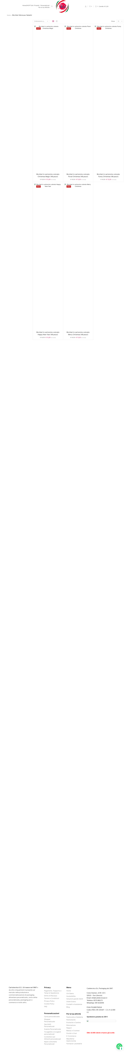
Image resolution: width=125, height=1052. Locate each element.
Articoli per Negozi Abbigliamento (108, 502)
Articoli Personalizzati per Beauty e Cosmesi (108, 175)
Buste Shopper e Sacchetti (105, 370)
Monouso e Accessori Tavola (105, 741)
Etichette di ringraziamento (106, 795)
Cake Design (101, 438)
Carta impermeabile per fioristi (106, 674)
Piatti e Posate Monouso (104, 411)
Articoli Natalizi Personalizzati (106, 95)
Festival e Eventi (102, 638)
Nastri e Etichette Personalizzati (107, 817)
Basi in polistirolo (102, 958)
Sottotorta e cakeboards (105, 968)
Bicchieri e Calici (102, 294)
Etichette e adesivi (103, 789)
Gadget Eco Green (103, 641)
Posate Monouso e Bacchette (106, 771)
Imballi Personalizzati (104, 659)
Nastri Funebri (101, 820)
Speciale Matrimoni (102, 74)
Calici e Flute (101, 750)
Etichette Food (102, 798)
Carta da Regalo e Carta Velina (107, 77)
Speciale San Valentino (103, 159)
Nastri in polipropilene (104, 826)
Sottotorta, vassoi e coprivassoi (107, 456)
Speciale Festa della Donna (104, 65)
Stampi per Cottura (103, 321)
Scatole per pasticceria (104, 450)
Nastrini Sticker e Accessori (106, 80)
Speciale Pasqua (101, 134)
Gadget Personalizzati (103, 632)
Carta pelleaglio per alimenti (107, 689)
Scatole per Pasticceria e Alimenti (107, 853)
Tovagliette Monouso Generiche (107, 946)
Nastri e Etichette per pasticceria (107, 447)
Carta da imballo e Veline (105, 204)
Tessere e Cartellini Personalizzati (107, 532)
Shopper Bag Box (102, 889)
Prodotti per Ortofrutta (103, 391)
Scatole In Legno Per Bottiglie (106, 228)
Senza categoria (101, 535)
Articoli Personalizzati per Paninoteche (109, 399)
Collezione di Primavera (103, 44)
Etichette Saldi (101, 35)
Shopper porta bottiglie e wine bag (108, 234)
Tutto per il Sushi (102, 336)
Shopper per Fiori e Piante (105, 922)
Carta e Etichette (102, 349)
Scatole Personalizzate (104, 859)
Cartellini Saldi (101, 32)
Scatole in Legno (102, 844)
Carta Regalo (101, 723)
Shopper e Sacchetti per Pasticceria (108, 453)
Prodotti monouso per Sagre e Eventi (108, 59)
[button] (119, 1046)
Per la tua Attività (43, 7)
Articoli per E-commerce (104, 493)
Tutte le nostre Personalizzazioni (106, 511)
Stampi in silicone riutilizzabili (107, 330)
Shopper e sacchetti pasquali (106, 156)
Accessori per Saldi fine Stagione (106, 29)
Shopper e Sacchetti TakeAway (107, 318)
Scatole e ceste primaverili (105, 53)
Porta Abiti (100, 382)
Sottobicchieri (101, 774)
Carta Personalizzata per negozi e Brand (109, 709)
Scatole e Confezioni (103, 188)
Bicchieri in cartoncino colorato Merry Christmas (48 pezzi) (78, 333)
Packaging (100, 964)
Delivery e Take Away (103, 589)
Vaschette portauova (103, 339)
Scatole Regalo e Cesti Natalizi (107, 116)
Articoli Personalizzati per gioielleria (108, 267)
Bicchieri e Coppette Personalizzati (108, 514)
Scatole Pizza (101, 315)
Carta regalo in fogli (104, 729)
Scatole (98, 838)
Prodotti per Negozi (102, 364)
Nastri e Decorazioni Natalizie (106, 107)
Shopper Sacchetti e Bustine (106, 86)
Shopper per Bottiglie (104, 919)
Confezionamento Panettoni (106, 104)
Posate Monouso (102, 610)
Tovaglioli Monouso (103, 629)
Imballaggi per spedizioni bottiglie (108, 225)
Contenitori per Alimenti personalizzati (109, 517)
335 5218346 (99, 1003)
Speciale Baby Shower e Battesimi (107, 62)
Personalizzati (45, 5)
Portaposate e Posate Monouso (107, 309)
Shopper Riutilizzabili (103, 928)
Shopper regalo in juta (105, 907)
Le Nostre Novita (101, 165)
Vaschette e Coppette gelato (106, 471)
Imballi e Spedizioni (102, 650)
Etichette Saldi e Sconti (105, 804)
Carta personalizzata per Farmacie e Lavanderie (109, 704)
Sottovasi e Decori (103, 261)
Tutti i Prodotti (100, 538)
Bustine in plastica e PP (104, 583)
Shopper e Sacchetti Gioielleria (107, 279)
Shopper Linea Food (103, 916)
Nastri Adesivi (101, 813)
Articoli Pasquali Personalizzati (107, 140)
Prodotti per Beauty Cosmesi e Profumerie (109, 171)
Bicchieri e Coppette (103, 747)
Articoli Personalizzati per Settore (106, 487)
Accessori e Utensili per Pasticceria (108, 544)
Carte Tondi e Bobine (104, 143)
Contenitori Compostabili (105, 759)
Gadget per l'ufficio (103, 647)
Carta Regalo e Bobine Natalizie (107, 101)
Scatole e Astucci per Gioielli (106, 276)
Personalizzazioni (102, 607)
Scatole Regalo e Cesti (104, 153)
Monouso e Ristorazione (104, 508)
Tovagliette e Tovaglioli (103, 931)
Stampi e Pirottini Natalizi (105, 122)
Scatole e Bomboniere (104, 83)
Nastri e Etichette (101, 783)
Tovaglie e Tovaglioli (103, 333)
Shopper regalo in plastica (106, 910)
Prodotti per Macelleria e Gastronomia (108, 346)
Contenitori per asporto (104, 405)
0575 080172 (98, 1000)
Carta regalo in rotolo (105, 732)
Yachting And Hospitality (104, 480)
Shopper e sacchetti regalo (105, 898)
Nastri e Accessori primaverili (106, 50)
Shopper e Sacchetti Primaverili (107, 56)
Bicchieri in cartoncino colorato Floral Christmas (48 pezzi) (78, 175)
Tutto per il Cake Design (104, 952)
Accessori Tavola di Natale (105, 92)
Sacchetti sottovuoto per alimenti (107, 312)
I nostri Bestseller (101, 162)
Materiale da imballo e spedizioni (107, 182)
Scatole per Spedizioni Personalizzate (109, 526)
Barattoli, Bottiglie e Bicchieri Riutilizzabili (109, 568)
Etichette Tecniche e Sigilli (106, 807)
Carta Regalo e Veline (104, 373)
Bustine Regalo (102, 874)
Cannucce (100, 753)
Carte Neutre (101, 738)
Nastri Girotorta (102, 961)
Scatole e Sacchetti (103, 665)
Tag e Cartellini (102, 835)
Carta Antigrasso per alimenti (107, 683)
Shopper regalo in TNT (105, 913)
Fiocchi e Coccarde (103, 810)
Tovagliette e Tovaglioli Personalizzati (109, 943)
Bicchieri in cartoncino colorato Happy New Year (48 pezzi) (47, 333)
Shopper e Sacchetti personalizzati (108, 895)
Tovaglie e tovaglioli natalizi (106, 128)
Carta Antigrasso (102, 756)
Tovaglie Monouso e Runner (106, 940)
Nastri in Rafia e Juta (103, 829)
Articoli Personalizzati (104, 198)
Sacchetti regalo (103, 901)
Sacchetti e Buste (102, 355)
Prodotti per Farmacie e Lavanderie (107, 237)
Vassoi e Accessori (103, 361)
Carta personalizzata (103, 695)
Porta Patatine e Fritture (104, 417)
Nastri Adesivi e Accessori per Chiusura (109, 207)
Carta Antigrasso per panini (106, 402)
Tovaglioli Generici (103, 949)
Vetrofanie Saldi (102, 41)
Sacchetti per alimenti (104, 614)
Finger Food (101, 762)
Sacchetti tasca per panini (105, 617)
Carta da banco (102, 240)
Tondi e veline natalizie (104, 125)
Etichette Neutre (103, 801)
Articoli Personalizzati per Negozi (107, 367)
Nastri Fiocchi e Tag (103, 252)
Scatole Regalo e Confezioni (106, 255)
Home (24, 5)
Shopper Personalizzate (104, 925)
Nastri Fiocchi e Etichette (105, 273)
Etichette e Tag (102, 376)
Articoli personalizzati (104, 432)
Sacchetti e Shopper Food (105, 420)
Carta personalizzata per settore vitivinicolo (108, 719)
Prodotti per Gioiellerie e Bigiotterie (107, 264)
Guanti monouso (102, 550)
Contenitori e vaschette (104, 303)
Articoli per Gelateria (103, 496)
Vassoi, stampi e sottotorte (105, 477)
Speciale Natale (101, 89)
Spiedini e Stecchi (103, 553)
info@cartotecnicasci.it (99, 998)
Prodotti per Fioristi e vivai (104, 246)
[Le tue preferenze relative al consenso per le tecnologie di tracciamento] (121, 1048)
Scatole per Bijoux (103, 847)
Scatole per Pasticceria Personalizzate (109, 523)
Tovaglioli (100, 777)
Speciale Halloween (102, 68)
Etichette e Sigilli (102, 656)
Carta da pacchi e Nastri (105, 653)
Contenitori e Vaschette (104, 352)
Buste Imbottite (102, 577)
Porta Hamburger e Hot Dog (106, 414)
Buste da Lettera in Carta (105, 574)
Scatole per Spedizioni (104, 213)
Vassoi (99, 342)
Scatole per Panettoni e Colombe (107, 850)
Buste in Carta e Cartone (105, 580)
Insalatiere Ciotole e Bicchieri (106, 408)
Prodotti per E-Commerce (104, 195)
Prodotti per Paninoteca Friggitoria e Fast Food (109, 395)
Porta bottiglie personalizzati (106, 520)
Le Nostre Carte (101, 668)
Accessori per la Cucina (104, 285)
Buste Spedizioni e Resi (104, 201)
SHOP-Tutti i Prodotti (32, 5)
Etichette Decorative (104, 792)
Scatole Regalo (102, 868)
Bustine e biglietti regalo (104, 98)
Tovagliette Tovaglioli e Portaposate (108, 423)
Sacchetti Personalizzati (104, 880)
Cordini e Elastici (102, 786)
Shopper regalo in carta (105, 904)
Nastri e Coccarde (103, 379)
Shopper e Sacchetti (103, 191)
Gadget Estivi (101, 644)
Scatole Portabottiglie (104, 231)
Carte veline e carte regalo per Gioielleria (110, 270)
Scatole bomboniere (103, 841)
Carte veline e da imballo (105, 179)
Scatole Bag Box (102, 113)
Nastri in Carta (101, 823)
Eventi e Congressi (103, 635)
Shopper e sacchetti (102, 871)
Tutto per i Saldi (102, 388)
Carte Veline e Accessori (104, 222)
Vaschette (100, 780)
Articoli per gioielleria (103, 499)
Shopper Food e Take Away (106, 626)
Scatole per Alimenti (103, 620)
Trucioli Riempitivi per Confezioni (107, 131)
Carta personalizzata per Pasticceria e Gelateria (110, 714)
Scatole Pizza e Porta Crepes (106, 623)
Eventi (97, 26)
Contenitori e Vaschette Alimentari (107, 586)
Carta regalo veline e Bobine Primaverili (109, 47)
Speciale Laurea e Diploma (104, 71)
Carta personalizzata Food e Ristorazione (107, 699)
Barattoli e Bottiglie (103, 291)
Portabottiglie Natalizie (104, 110)
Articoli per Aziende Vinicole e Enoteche (109, 490)
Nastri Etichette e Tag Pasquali (107, 150)
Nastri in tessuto (102, 832)
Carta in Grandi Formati (104, 677)
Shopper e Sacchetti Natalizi (106, 119)
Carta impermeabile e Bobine (106, 249)
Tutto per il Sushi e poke (104, 971)
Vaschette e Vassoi (103, 426)
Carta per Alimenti (103, 680)
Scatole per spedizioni (104, 856)
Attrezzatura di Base (103, 955)
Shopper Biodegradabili (104, 892)
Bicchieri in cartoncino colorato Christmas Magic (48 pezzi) (47, 175)
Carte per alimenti (102, 300)
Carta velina (101, 735)
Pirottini (100, 324)
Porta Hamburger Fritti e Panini (107, 768)
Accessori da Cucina (102, 541)
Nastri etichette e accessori (106, 185)
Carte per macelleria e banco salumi (109, 692)
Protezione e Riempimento (105, 210)
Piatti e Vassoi (101, 765)
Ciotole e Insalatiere (103, 598)
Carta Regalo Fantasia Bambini (108, 726)
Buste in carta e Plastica (104, 571)
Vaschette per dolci (103, 474)
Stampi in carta (103, 327)
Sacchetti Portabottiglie (104, 883)
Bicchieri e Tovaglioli (103, 435)
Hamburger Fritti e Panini (105, 604)
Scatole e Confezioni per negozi (107, 385)
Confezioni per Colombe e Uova (107, 146)
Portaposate (101, 934)
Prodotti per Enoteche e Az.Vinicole (107, 216)
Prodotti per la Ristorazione (104, 282)
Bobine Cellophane (103, 671)
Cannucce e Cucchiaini (104, 441)
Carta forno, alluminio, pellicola (107, 297)
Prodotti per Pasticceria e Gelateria (107, 429)
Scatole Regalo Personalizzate (107, 529)
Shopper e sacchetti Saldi (105, 38)
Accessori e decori (103, 137)
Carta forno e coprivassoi (106, 686)
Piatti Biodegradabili (103, 306)
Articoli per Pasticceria (104, 505)
